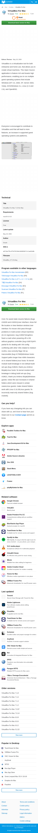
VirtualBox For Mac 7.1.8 (10, 693)
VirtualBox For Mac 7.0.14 (10, 713)
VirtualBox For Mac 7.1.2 (10, 705)
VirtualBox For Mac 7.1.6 (10, 697)
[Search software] (32, 2)
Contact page (20, 415)
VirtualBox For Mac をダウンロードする (15, 279)
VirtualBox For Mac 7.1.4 (10, 701)
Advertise (5, 809)
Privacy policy (24, 809)
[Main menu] (36, 2)
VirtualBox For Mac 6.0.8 (10, 717)
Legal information (26, 813)
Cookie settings (25, 821)
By (11, 14)
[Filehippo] (7, 2)
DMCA (22, 817)
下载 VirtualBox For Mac (10, 282)
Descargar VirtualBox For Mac (12, 286)
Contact (4, 806)
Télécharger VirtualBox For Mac (13, 276)
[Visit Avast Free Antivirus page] (19, 18)
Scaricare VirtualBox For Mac (12, 289)
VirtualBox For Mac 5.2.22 (10, 729)
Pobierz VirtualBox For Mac (11, 293)
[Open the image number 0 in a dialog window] (17, 150)
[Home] (2, 7)
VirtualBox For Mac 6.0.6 (10, 721)
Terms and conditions (27, 802)
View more (19, 735)
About (4, 802)
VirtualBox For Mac (17, 11)
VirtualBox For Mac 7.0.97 (10, 709)
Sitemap (4, 813)
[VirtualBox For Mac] (4, 12)
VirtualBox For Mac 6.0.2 (10, 725)
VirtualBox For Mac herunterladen (13, 272)
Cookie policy (24, 806)
